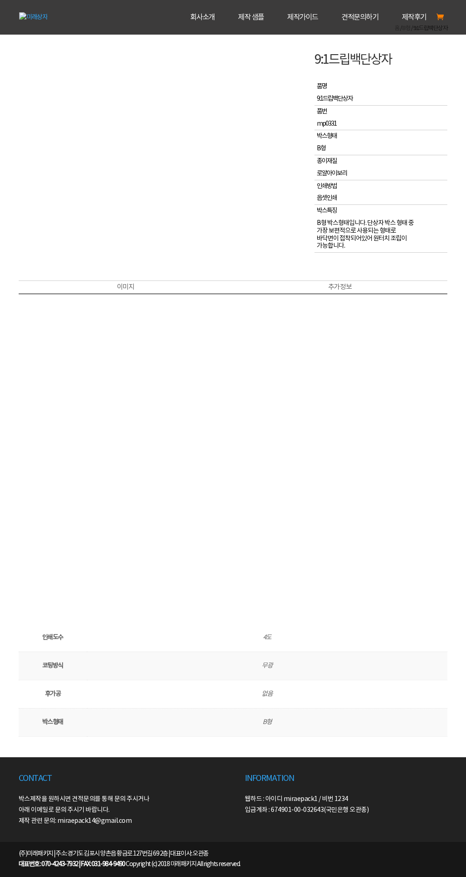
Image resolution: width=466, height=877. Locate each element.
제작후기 (414, 17)
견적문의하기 (359, 17)
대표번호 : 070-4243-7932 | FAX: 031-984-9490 (72, 864)
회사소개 (202, 17)
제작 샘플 (251, 17)
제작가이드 (302, 17)
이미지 (125, 287)
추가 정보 (340, 287)
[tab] (125, 287)
